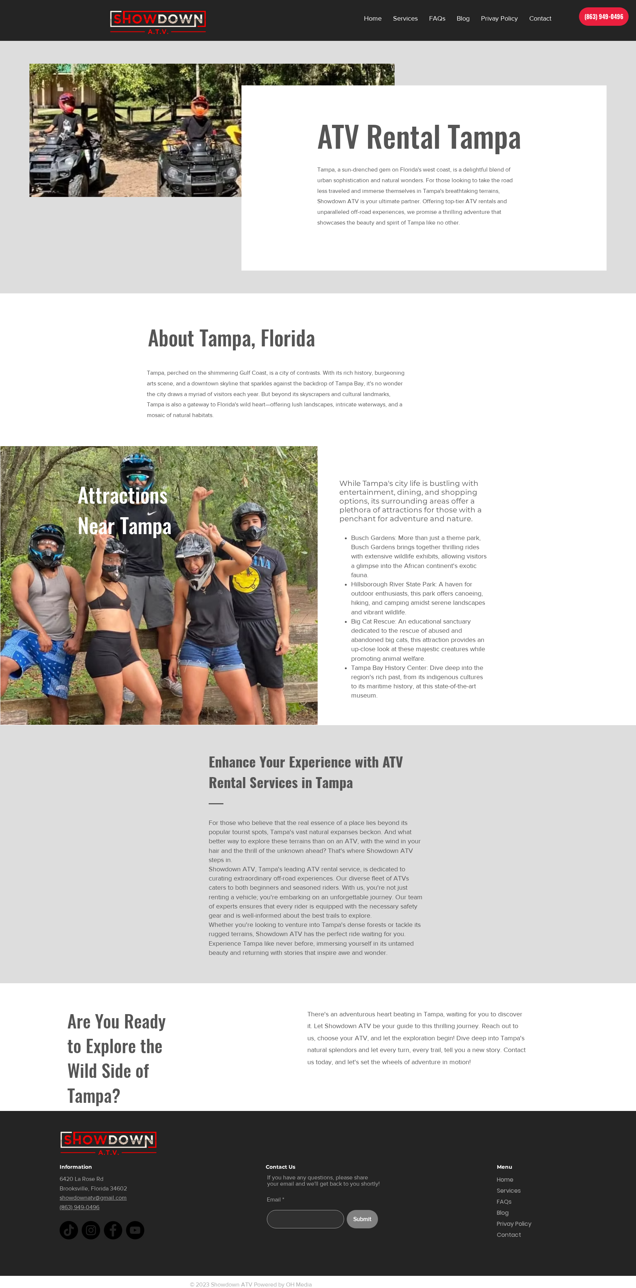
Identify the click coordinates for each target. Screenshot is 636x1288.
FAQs (504, 1201)
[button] (405, 18)
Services (509, 1190)
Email (274, 1200)
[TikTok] (69, 1230)
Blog (503, 1212)
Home (505, 1179)
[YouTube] (135, 1230)
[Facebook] (113, 1230)
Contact (509, 1235)
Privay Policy (514, 1224)
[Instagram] (91, 1230)
